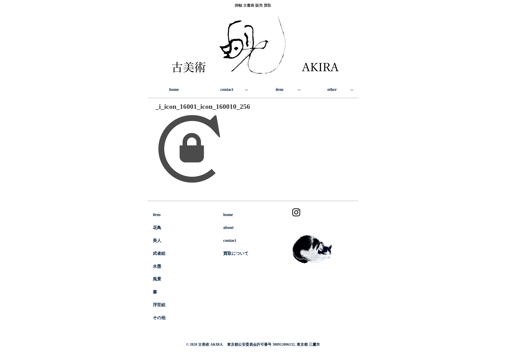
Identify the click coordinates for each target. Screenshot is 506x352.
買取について (236, 253)
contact (229, 240)
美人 (157, 240)
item (156, 214)
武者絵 (159, 253)
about (228, 227)
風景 (157, 279)
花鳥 (157, 227)
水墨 (157, 266)
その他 (159, 317)
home (228, 214)
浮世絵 (159, 304)
